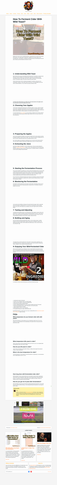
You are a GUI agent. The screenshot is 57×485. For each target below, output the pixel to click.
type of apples (23, 112)
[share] (42, 407)
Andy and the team (33, 465)
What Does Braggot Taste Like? (44, 443)
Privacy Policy (49, 471)
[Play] (33, 404)
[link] (15, 407)
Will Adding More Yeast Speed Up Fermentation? (12, 448)
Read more (7, 459)
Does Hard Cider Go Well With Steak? (45, 427)
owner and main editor (29, 392)
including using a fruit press (20, 147)
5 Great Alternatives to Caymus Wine (22, 407)
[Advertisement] (28, 362)
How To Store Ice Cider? (14, 427)
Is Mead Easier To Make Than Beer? (27, 448)
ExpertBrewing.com (10, 471)
